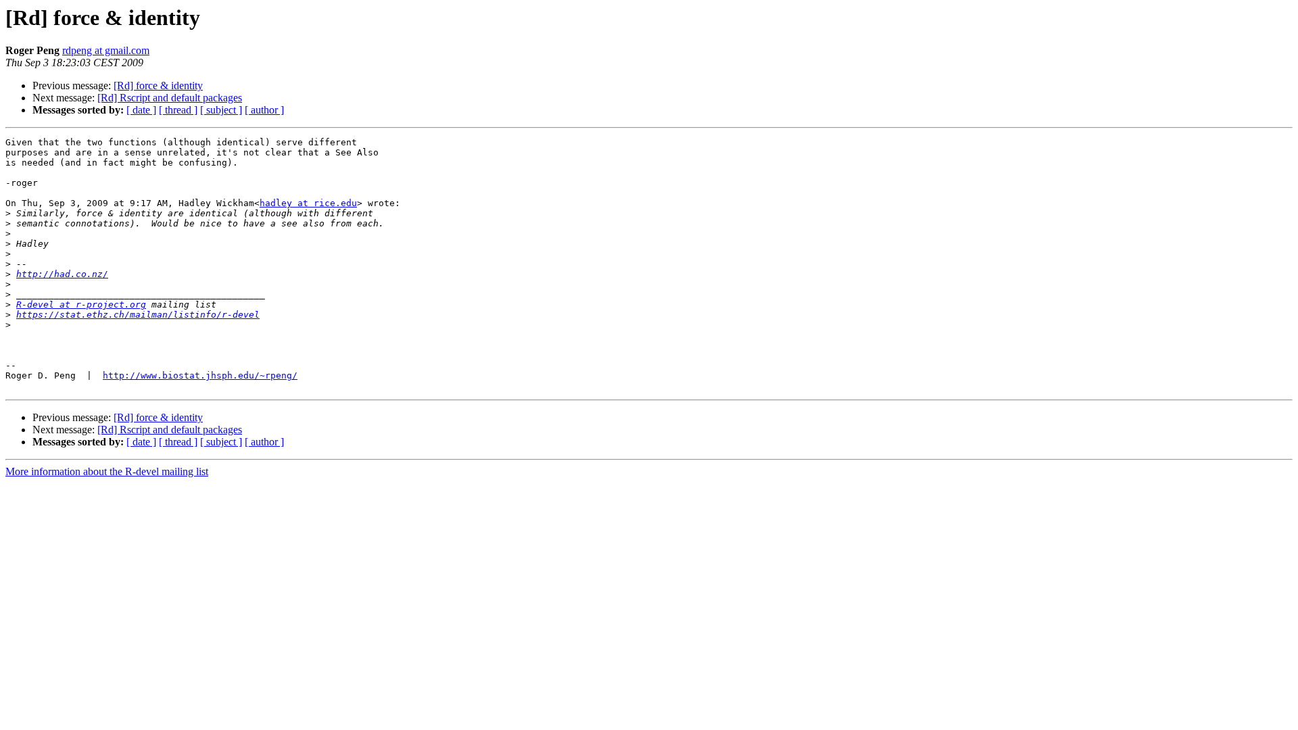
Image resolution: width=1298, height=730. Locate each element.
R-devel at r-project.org (81, 304)
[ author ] (264, 110)
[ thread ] (178, 110)
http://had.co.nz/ (62, 274)
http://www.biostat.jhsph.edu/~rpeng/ (200, 375)
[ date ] (141, 110)
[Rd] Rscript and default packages (169, 97)
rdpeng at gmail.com (105, 50)
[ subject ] (221, 110)
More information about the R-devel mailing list (106, 471)
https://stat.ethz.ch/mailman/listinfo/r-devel (138, 315)
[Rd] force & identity (158, 85)
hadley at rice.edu (308, 203)
